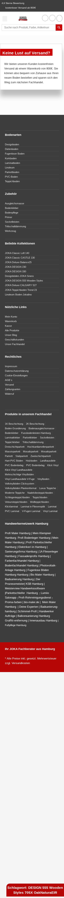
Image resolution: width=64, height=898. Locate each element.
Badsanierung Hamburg (19, 579)
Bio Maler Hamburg (42, 574)
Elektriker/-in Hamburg (32, 547)
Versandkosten (21, 663)
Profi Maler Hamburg (17, 533)
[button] (4, 18)
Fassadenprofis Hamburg (34, 556)
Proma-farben (13, 602)
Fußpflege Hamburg (15, 625)
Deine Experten (28, 606)
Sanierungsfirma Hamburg (21, 551)
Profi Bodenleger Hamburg (34, 537)
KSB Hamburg (35, 583)
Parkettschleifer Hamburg (22, 593)
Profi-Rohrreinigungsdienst (35, 597)
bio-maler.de (31, 602)
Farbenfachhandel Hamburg (22, 560)
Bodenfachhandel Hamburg (22, 565)
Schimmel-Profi (27, 611)
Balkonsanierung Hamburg (34, 616)
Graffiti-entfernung (16, 620)
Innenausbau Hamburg (43, 620)
